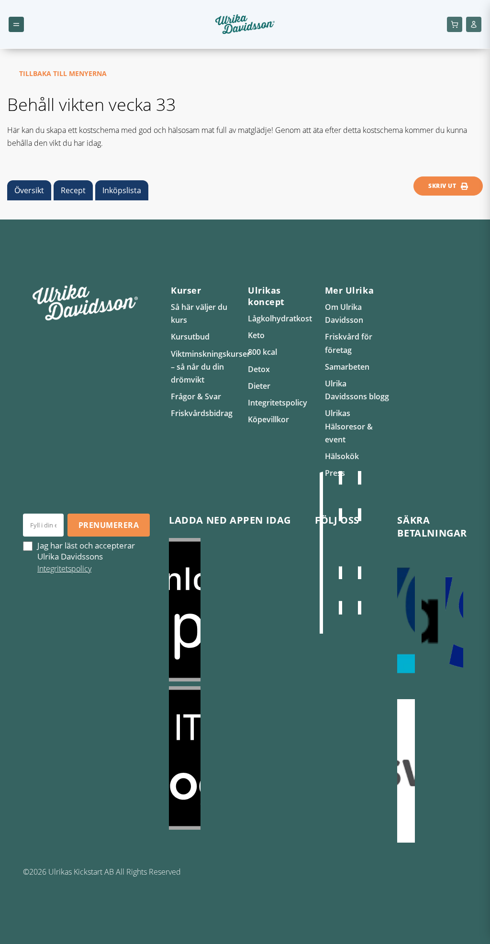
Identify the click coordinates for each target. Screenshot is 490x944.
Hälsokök (342, 456)
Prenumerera (108, 525)
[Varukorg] (454, 24)
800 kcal (262, 352)
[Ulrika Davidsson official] (340, 542)
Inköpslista (121, 190)
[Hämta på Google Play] (232, 758)
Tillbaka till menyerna (63, 73)
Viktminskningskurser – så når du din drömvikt (210, 367)
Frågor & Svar (196, 396)
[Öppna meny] (16, 24)
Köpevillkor (268, 419)
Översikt (29, 190)
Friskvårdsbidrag (202, 413)
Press (335, 473)
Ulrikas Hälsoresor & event (349, 426)
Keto (256, 335)
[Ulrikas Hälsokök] (321, 562)
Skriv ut (442, 186)
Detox (259, 369)
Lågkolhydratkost (280, 318)
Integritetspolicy (277, 402)
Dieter (259, 386)
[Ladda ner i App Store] (232, 609)
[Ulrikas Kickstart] (360, 542)
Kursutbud (190, 336)
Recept (73, 190)
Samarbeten (347, 367)
